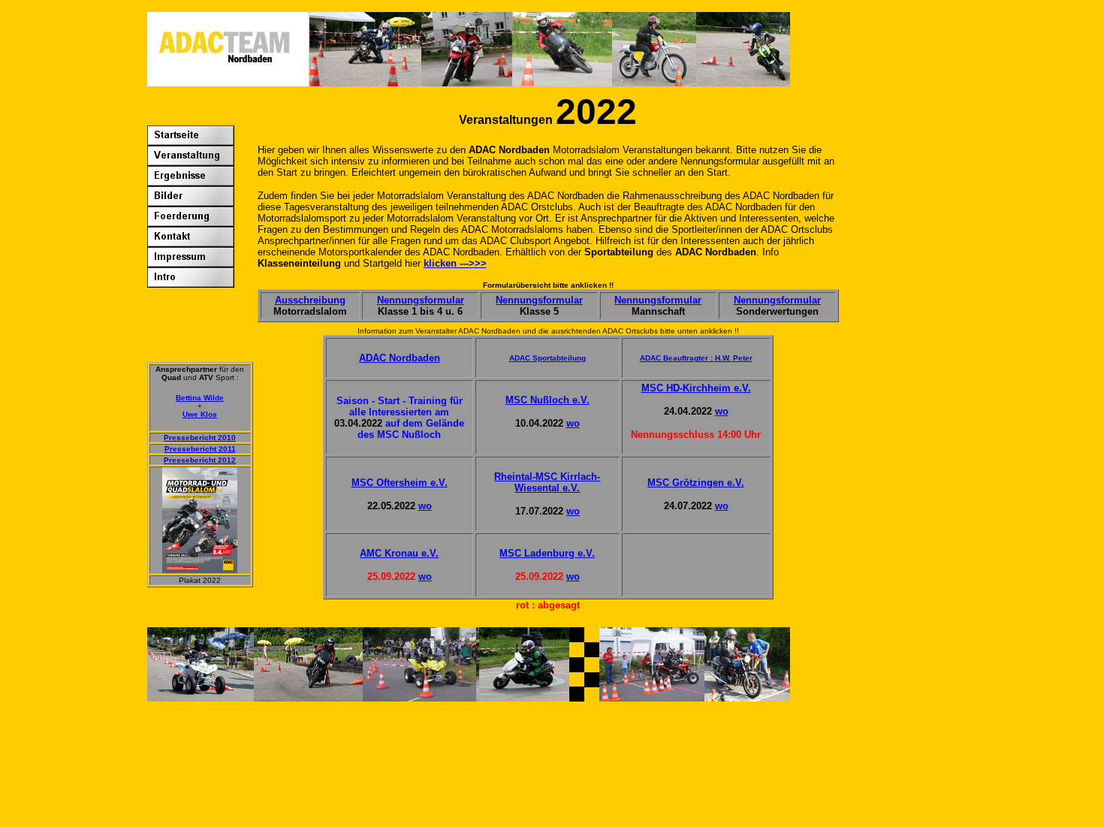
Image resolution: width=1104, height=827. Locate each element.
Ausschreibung (310, 300)
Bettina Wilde (200, 398)
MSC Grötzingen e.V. (695, 482)
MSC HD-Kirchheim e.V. (696, 388)
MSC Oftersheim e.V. (399, 482)
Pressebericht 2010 (200, 437)
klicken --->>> (455, 263)
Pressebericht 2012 (200, 460)
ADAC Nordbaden (399, 358)
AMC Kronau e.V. (399, 553)
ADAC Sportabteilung (547, 358)
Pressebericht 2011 (200, 449)
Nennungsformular (420, 300)
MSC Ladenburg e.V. (547, 553)
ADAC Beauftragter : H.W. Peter (696, 358)
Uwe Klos (199, 414)
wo (573, 423)
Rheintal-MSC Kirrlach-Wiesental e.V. (547, 482)
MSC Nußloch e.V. (547, 400)
